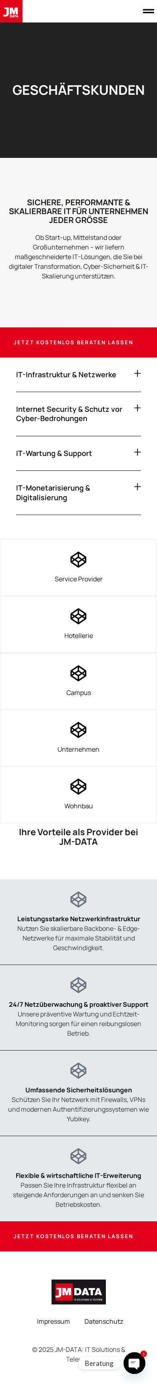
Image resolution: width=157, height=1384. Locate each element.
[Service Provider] (78, 560)
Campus (78, 692)
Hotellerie (78, 635)
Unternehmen (78, 749)
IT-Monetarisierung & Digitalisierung (53, 492)
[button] (148, 11)
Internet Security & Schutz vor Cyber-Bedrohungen (69, 413)
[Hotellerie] (78, 616)
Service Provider (79, 578)
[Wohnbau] (78, 787)
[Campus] (78, 673)
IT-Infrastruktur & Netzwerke (66, 374)
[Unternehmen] (78, 730)
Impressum (53, 1321)
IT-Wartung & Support (54, 453)
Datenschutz (104, 1321)
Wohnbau (78, 805)
